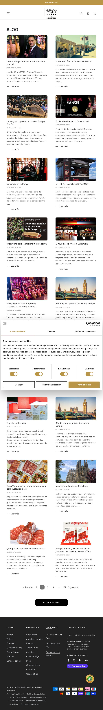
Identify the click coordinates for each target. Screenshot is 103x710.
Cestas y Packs (14, 647)
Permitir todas (84, 385)
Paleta (10, 639)
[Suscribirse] (94, 635)
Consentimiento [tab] (17, 331)
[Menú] (8, 13)
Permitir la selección (51, 385)
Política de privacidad (18, 697)
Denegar (19, 385)
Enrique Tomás (20, 687)
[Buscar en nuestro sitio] (80, 13)
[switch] (39, 374)
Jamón (10, 634)
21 (65, 587)
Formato (11, 643)
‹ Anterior (28, 587)
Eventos (30, 643)
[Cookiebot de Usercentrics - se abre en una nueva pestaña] (88, 324)
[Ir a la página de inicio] (51, 13)
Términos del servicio (38, 697)
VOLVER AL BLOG (51, 603)
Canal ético (32, 674)
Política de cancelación (30, 704)
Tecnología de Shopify (16, 694)
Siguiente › (74, 587)
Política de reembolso (36, 694)
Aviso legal (14, 704)
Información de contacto (35, 701)
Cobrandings (32, 656)
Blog (28, 661)
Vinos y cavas (14, 661)
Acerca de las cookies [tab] (85, 331)
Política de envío (16, 701)
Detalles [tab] (51, 331)
